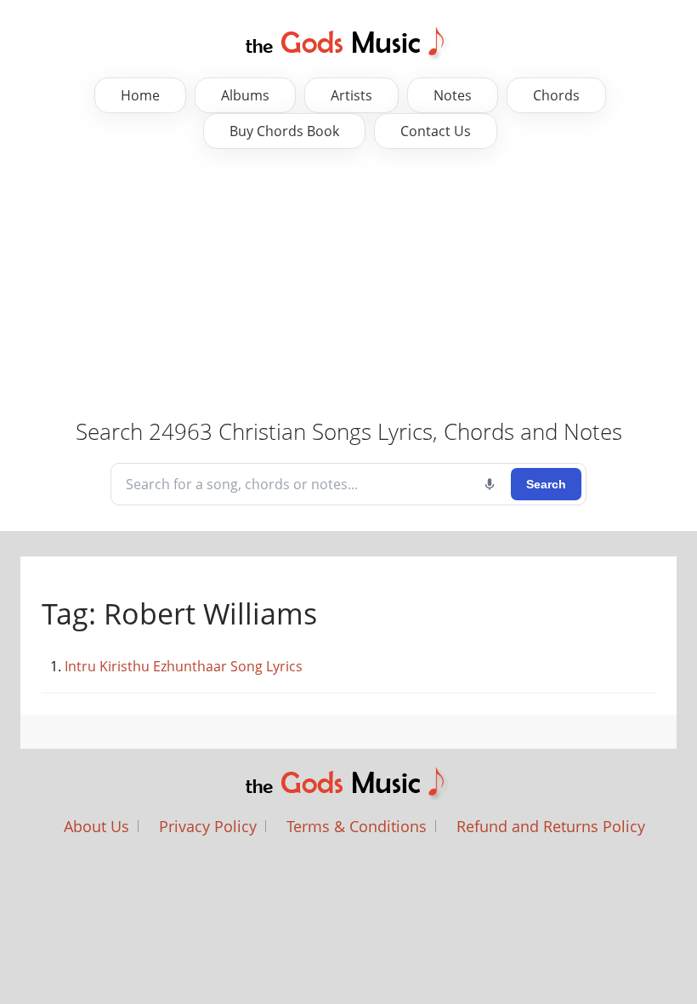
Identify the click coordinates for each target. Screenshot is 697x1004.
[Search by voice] (489, 484)
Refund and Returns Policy (550, 826)
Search (546, 484)
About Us (96, 826)
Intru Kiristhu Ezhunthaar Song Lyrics (184, 666)
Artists (351, 95)
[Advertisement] (349, 285)
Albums (245, 95)
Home (140, 95)
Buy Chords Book (284, 131)
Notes (453, 95)
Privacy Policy (208, 826)
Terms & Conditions (356, 826)
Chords (556, 95)
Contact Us (435, 131)
